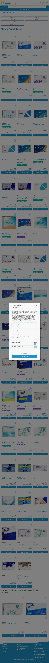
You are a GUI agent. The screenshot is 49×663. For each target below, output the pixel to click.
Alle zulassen (24, 356)
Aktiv (35, 343)
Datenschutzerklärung (32, 336)
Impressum (14, 339)
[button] (35, 344)
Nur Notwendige (24, 353)
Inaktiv (36, 347)
